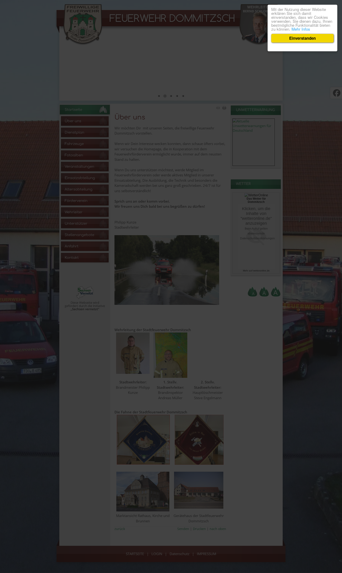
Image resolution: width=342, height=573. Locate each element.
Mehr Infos (301, 29)
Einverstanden (302, 38)
